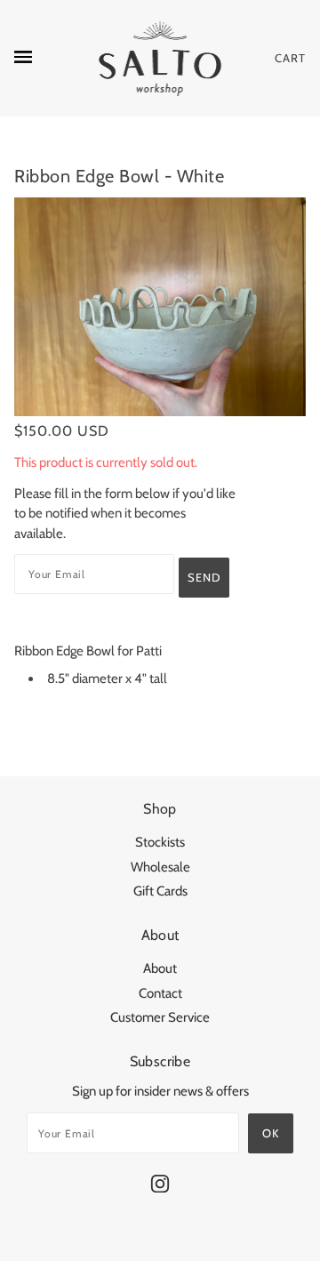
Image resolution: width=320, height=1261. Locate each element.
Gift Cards (160, 891)
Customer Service (160, 1017)
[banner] (160, 58)
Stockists (160, 842)
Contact (160, 993)
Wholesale (160, 867)
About (160, 968)
